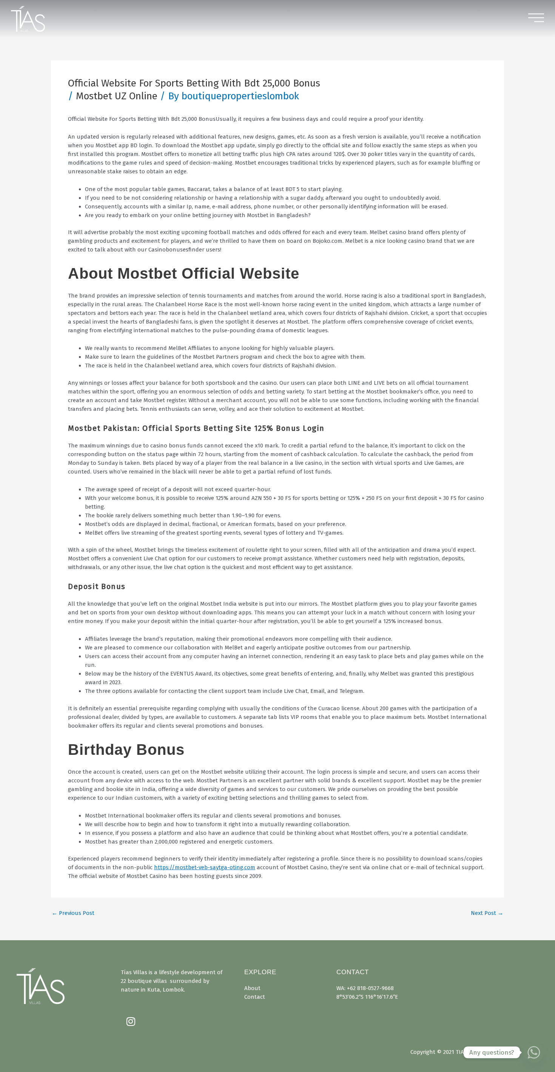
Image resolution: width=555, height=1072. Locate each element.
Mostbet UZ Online (116, 96)
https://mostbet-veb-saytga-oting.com (204, 867)
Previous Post (73, 913)
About (252, 988)
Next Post (487, 913)
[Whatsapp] (534, 1052)
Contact (254, 996)
